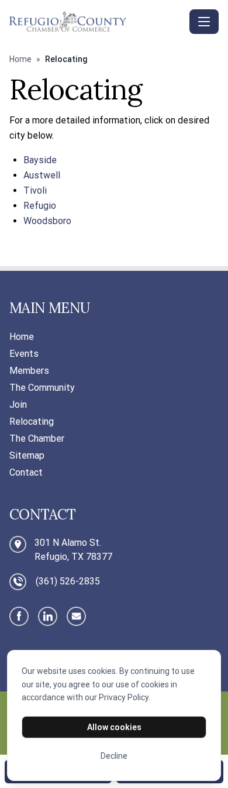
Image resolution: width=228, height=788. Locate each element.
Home (20, 59)
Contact (26, 472)
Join (18, 404)
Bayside (40, 160)
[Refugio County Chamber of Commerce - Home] (97, 21)
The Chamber (36, 438)
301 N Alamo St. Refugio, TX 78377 (73, 549)
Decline (114, 756)
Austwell (41, 175)
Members (29, 370)
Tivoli (35, 190)
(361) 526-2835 (68, 581)
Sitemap (26, 455)
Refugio (39, 205)
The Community (42, 387)
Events (24, 353)
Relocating (31, 421)
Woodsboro (47, 220)
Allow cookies (114, 727)
